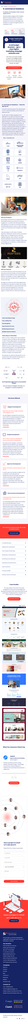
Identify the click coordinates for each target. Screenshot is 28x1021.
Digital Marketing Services (9, 954)
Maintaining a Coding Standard (9, 555)
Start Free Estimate (13, 67)
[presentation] (12, 777)
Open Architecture (6, 566)
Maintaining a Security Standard (9, 562)
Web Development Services (9, 945)
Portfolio (5, 971)
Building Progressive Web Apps (9, 574)
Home (2, 6)
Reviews (5, 979)
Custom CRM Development (9, 960)
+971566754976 (9, 987)
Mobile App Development (9, 947)
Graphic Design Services (8, 956)
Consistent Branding (6, 543)
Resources (5, 977)
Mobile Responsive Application (9, 558)
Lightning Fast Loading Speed (8, 547)
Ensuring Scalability (6, 570)
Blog (4, 973)
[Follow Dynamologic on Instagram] (23, 1018)
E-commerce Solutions (8, 952)
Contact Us (5, 975)
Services (5, 6)
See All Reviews (14, 783)
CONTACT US (14, 920)
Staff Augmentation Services (10, 962)
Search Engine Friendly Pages (8, 551)
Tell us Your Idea (14, 533)
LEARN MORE (6, 427)
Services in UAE (6, 981)
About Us (5, 967)
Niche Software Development (10, 958)
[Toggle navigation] (26, 2)
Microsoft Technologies (8, 950)
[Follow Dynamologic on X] (19, 1018)
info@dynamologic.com (12, 989)
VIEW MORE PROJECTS (14, 598)
